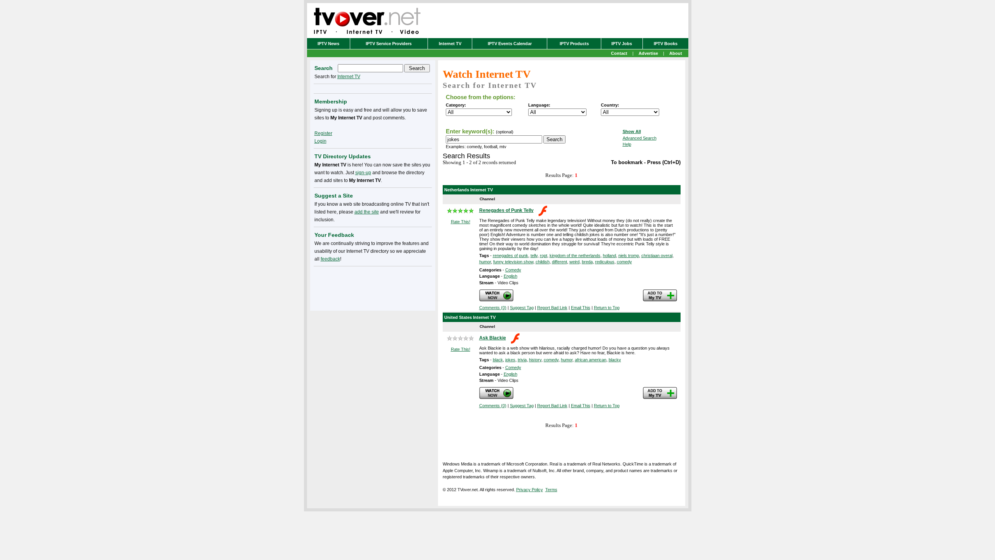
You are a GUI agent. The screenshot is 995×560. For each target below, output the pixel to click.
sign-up (363, 172)
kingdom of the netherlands (575, 255)
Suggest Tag (522, 307)
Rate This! (460, 221)
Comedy (513, 270)
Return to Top (607, 307)
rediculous (604, 261)
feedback (330, 259)
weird (574, 261)
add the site (366, 212)
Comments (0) (492, 307)
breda (587, 261)
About (675, 53)
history (535, 359)
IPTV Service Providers (389, 43)
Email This (580, 307)
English (510, 276)
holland (609, 255)
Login (320, 141)
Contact (619, 53)
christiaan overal (656, 255)
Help (627, 144)
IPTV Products (574, 43)
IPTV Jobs (621, 43)
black (498, 359)
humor (485, 261)
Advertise (648, 53)
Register (323, 133)
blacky (615, 359)
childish (543, 261)
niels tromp (628, 255)
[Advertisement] (372, 287)
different (559, 261)
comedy (624, 261)
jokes (510, 359)
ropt (543, 255)
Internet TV (450, 43)
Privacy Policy (529, 489)
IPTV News (328, 43)
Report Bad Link (552, 307)
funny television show (513, 261)
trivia (522, 359)
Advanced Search (639, 138)
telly (534, 255)
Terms (551, 489)
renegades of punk (510, 255)
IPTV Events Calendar (510, 43)
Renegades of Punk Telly (506, 210)
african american (590, 359)
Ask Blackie (492, 338)
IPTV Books (665, 43)
